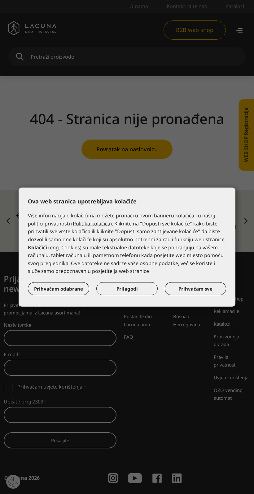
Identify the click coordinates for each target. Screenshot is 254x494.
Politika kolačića (91, 223)
